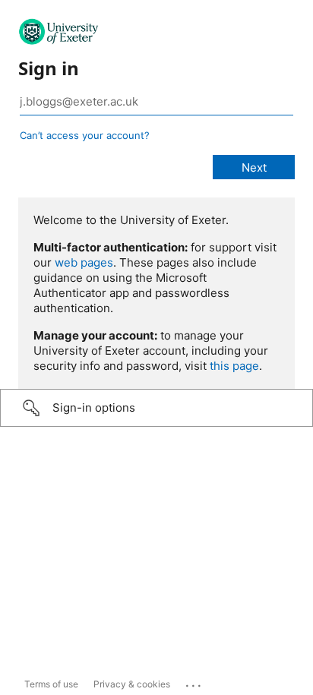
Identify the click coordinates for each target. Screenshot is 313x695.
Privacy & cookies (131, 684)
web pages (84, 262)
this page (234, 366)
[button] (156, 408)
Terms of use (51, 684)
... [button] (194, 682)
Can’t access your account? (85, 135)
